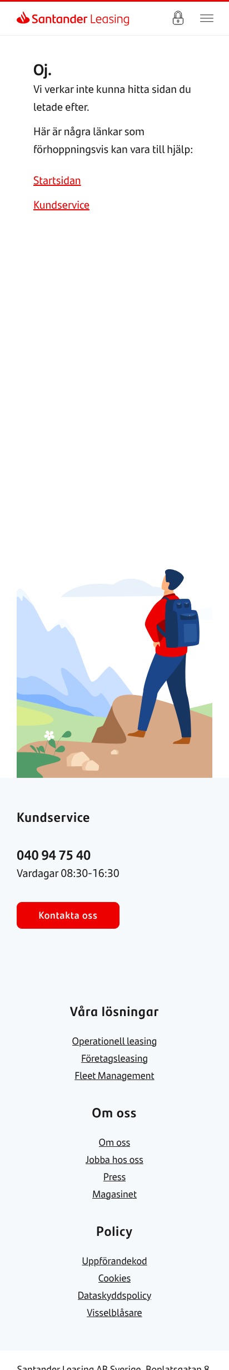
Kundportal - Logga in (178, 18)
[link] (25, 18)
